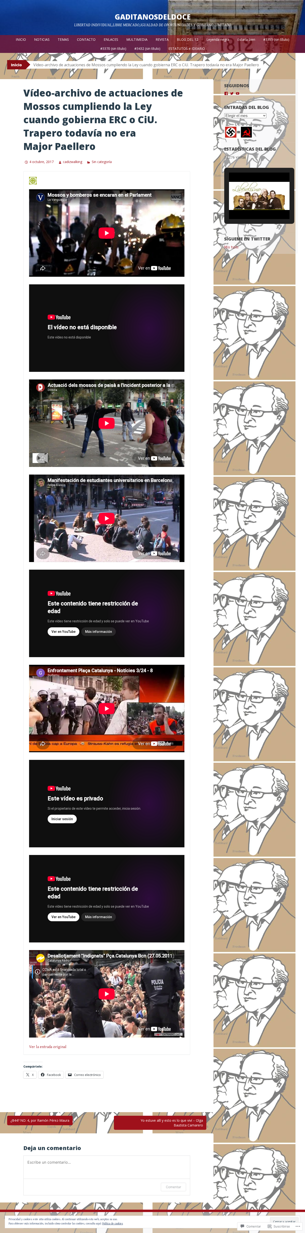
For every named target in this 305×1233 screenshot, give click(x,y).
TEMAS (63, 39)
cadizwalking (72, 161)
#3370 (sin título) (113, 48)
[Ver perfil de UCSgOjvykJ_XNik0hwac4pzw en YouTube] (237, 93)
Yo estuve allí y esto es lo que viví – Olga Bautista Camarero (172, 1122)
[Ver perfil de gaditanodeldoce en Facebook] (226, 93)
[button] (248, 206)
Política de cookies (112, 1223)
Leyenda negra (217, 39)
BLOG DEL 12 (187, 39)
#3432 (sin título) (147, 48)
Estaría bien (246, 39)
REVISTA (162, 39)
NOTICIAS (42, 39)
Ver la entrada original (47, 1047)
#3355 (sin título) (276, 39)
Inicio (16, 64)
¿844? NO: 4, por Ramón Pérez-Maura (39, 1120)
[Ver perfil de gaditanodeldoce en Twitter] (232, 93)
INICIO (21, 39)
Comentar (173, 1187)
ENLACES (111, 39)
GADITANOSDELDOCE (153, 17)
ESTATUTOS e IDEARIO (186, 48)
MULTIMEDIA (136, 39)
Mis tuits (231, 247)
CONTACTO (86, 39)
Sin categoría (102, 161)
